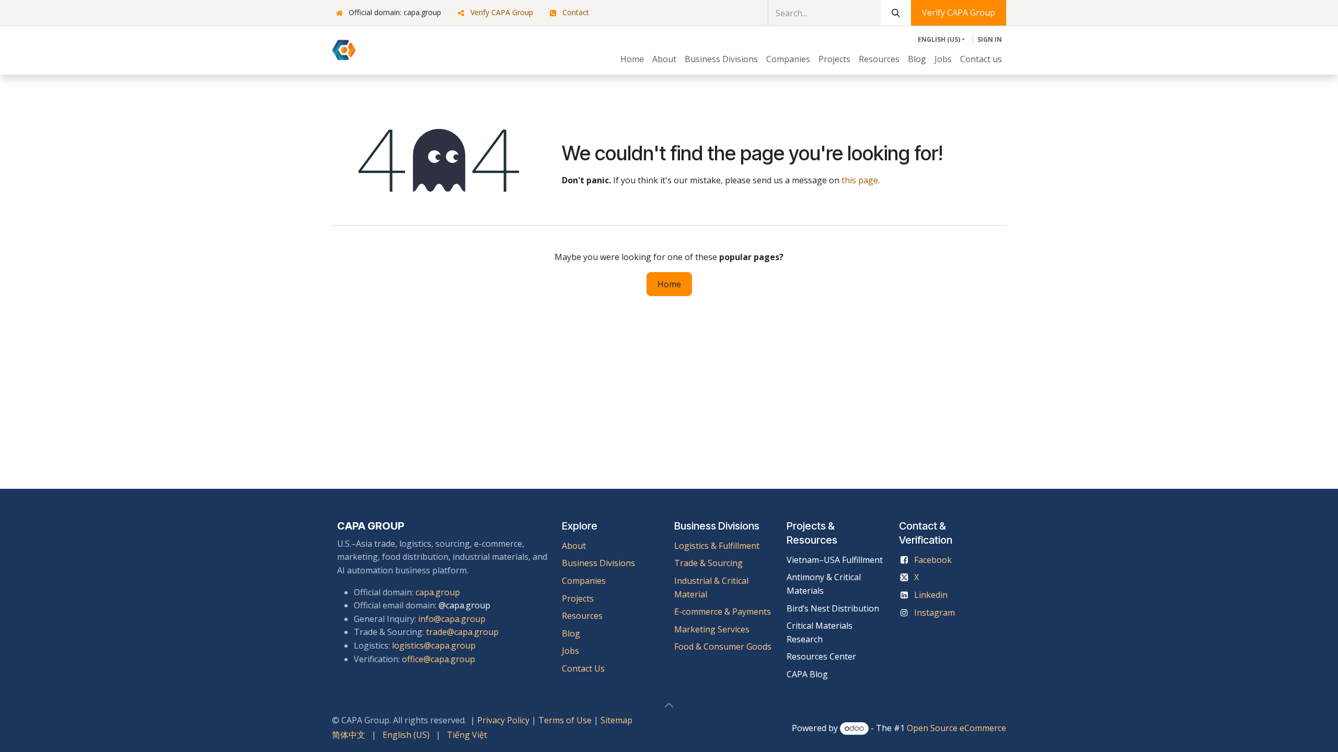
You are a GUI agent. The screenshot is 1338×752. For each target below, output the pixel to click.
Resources (582, 615)
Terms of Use (565, 720)
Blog (571, 633)
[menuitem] (632, 59)
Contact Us (583, 668)
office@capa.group (438, 659)
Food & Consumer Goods (722, 646)
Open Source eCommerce (956, 728)
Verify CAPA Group (501, 12)
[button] (669, 705)
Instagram (934, 612)
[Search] (896, 13)
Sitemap (616, 720)
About (574, 545)
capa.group (438, 592)
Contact (575, 12)
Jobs (571, 650)
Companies (584, 580)
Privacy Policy (503, 720)
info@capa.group (452, 619)
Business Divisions (598, 563)
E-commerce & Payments (722, 611)
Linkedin (931, 595)
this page (859, 180)
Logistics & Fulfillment (716, 545)
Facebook (933, 560)
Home (669, 284)
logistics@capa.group (434, 645)
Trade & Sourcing (708, 563)
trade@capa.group (462, 632)
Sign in (989, 39)
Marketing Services (711, 629)
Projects (578, 598)
